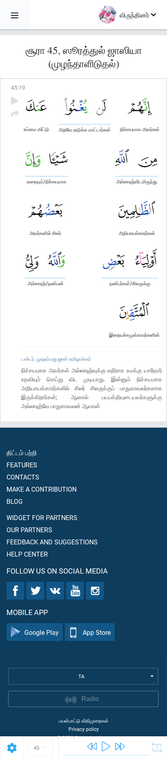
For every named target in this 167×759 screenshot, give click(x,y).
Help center (27, 554)
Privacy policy (84, 729)
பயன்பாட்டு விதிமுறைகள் (84, 720)
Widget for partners (41, 517)
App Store (97, 632)
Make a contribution (41, 489)
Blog (14, 501)
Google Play (41, 632)
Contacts (22, 477)
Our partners (29, 529)
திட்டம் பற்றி (21, 452)
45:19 (18, 87)
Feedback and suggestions (52, 542)
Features (21, 464)
